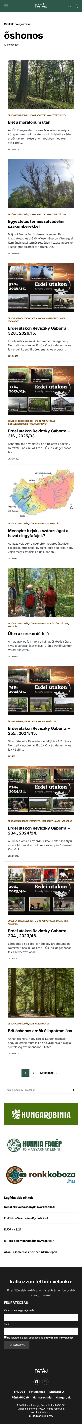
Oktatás (54, 523)
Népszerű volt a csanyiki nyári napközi (29, 1207)
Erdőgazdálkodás (18, 115)
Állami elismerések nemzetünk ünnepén (30, 1252)
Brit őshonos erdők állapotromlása (40, 1030)
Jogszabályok (37, 115)
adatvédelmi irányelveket (58, 1337)
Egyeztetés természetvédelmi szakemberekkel (36, 224)
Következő (47, 1072)
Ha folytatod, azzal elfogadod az (40, 1337)
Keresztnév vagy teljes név (19, 1310)
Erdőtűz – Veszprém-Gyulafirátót (26, 1218)
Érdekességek (15, 318)
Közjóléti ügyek (38, 424)
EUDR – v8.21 (12, 1229)
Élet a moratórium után (29, 122)
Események (35, 821)
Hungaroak (63, 1397)
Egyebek (12, 421)
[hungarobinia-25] (41, 1114)
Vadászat (13, 321)
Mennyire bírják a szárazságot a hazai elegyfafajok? (38, 533)
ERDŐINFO (56, 1391)
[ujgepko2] (34, 1144)
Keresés (74, 1090)
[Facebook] (36, 1382)
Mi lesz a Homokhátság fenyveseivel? (29, 1240)
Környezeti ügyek (56, 115)
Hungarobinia (42, 1397)
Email (7, 1323)
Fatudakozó (37, 1391)
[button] (6, 6)
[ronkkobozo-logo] (41, 1175)
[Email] (45, 1382)
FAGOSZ (19, 1391)
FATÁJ (41, 6)
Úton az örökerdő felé (28, 633)
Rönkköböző (20, 1397)
